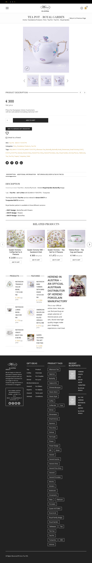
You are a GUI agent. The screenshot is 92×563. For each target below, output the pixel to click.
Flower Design (53, 446)
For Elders (38, 386)
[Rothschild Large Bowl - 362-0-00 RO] (10, 310)
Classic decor (53, 392)
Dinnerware (65, 149)
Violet (28, 156)
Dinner (29, 380)
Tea (7, 156)
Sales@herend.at (16, 398)
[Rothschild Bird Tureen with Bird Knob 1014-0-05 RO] (31, 284)
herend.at (14, 399)
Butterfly (48, 149)
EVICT (81, 149)
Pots (44, 20)
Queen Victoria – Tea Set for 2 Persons (56, 251)
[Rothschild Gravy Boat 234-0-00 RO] (10, 332)
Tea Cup (52, 531)
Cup (61, 405)
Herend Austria (54, 459)
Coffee (29, 373)
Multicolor (52, 491)
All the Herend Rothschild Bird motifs (82, 402)
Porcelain (52, 504)
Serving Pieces (73, 153)
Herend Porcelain (49, 153)
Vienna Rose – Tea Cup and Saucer (76, 251)
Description (11, 174)
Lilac (57, 153)
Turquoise (22, 156)
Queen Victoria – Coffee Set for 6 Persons (15, 252)
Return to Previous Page (78, 18)
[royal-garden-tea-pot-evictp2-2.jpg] (59, 81)
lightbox (27, 68)
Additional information (26, 174)
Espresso (52, 423)
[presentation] (24, 50)
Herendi (52, 473)
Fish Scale (52, 437)
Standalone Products (35, 20)
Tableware (82, 153)
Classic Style (53, 396)
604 (10, 149)
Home (25, 20)
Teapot (16, 156)
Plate (51, 500)
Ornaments (53, 495)
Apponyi (52, 374)
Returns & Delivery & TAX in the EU (50, 174)
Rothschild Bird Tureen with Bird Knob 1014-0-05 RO (41, 289)
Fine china (52, 428)
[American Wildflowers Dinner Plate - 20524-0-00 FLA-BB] (31, 312)
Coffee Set (52, 405)
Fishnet (51, 432)
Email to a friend (14, 137)
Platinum (60, 500)
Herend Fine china (37, 153)
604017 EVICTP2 (30, 149)
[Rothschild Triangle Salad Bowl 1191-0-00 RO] (10, 284)
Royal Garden (63, 153)
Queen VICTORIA (54, 508)
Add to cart (30, 120)
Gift (50, 450)
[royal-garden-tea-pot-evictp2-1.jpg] (33, 81)
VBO (61, 540)
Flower (51, 441)
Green (58, 450)
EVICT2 (8, 153)
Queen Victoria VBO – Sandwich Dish (36, 251)
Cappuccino (53, 383)
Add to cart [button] (16, 262)
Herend (20, 153)
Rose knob (52, 513)
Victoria (51, 544)
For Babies (38, 390)
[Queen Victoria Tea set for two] (31, 338)
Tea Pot (50, 20)
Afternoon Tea (40, 149)
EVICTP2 (14, 153)
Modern (52, 486)
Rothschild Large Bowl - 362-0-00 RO (20, 312)
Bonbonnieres (31, 383)
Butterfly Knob (56, 149)
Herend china (27, 153)
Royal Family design (55, 517)
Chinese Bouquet (55, 387)
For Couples (39, 376)
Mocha (29, 376)
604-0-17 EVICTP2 (18, 149)
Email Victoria (74, 149)
